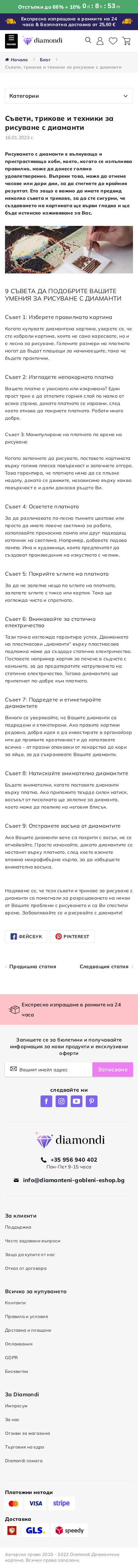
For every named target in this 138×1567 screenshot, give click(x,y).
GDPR (11, 1357)
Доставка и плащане (28, 1330)
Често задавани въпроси (32, 1240)
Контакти (15, 1302)
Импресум (16, 1405)
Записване (113, 1069)
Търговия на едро (25, 1447)
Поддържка (18, 1227)
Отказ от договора (26, 1268)
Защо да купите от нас (30, 1254)
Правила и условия (26, 1316)
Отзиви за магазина (27, 1433)
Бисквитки (16, 1371)
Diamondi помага (24, 1460)
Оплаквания (18, 1343)
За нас (12, 1419)
